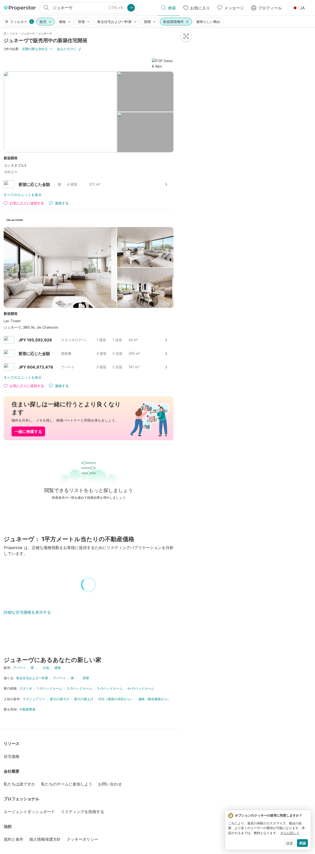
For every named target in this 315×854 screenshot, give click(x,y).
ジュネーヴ (28, 33)
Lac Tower (12, 321)
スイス (14, 33)
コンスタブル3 (15, 165)
